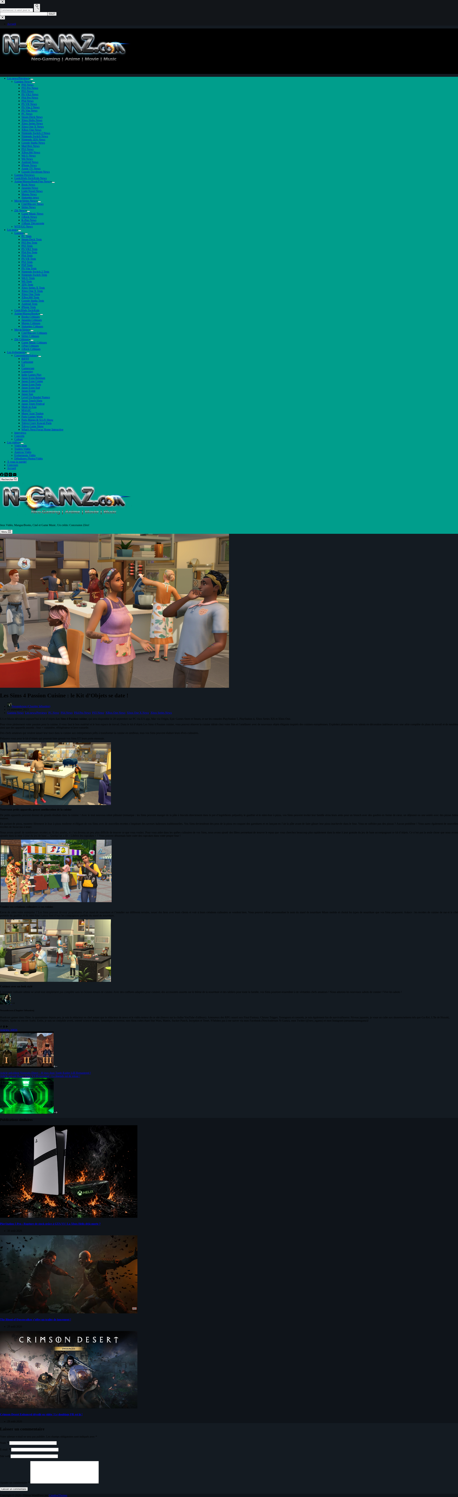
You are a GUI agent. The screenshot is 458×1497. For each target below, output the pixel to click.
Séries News (28, 207)
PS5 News (27, 91)
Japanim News (29, 187)
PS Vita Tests (28, 268)
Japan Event (28, 390)
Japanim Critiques (31, 319)
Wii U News (28, 155)
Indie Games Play (31, 374)
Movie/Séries (21, 329)
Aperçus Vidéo (22, 452)
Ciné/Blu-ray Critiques (34, 332)
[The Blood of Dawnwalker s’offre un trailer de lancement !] (68, 1312)
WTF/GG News (23, 226)
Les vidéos (13, 442)
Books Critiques (30, 316)
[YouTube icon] (7, 1026)
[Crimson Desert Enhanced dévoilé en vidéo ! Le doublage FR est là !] (68, 1407)
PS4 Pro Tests (29, 252)
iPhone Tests (28, 307)
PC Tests (26, 236)
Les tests (12, 229)
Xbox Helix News (31, 120)
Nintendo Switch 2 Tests (35, 271)
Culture (18, 439)
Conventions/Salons (25, 355)
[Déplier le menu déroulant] (31, 79)
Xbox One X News (32, 126)
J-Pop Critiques (30, 345)
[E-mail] (14, 475)
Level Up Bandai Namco (35, 397)
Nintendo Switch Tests (34, 274)
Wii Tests (26, 281)
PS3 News (27, 149)
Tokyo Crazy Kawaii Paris (36, 423)
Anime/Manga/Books (26, 313)
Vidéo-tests (20, 445)
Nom (4, 1442)
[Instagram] (11, 475)
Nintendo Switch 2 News (35, 133)
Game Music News (32, 213)
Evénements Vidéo (25, 455)
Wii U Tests (28, 278)
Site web (5, 1456)
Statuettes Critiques (32, 326)
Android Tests (29, 303)
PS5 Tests (27, 245)
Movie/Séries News (25, 200)
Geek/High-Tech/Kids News (30, 178)
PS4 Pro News (29, 97)
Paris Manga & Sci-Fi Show (37, 419)
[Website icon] (4, 1026)
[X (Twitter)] (6, 475)
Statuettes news (30, 197)
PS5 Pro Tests (29, 242)
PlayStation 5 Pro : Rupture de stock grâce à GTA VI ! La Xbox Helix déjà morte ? (50, 1223)
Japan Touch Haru (31, 400)
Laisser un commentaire (13, 1489)
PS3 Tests (27, 261)
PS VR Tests (28, 258)
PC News (26, 113)
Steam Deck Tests (31, 239)
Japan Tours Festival (33, 403)
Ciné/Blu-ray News (32, 203)
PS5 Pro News (29, 88)
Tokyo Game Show (32, 426)
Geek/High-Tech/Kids (26, 310)
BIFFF (25, 358)
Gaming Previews (24, 174)
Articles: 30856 (8, 1029)
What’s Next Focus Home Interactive (42, 429)
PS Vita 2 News (30, 107)
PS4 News (27, 100)
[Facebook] (2, 475)
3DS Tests (27, 284)
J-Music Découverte (32, 223)
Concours (12, 464)
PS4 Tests (27, 255)
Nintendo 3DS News (33, 139)
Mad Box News (30, 145)
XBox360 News (30, 152)
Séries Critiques (30, 336)
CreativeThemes (58, 1495)
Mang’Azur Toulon (32, 413)
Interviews (20, 432)
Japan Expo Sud (30, 387)
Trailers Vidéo (22, 448)
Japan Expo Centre (32, 381)
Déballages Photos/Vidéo (28, 458)
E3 (23, 365)
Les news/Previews (18, 78)
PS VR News (29, 104)
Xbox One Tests (30, 294)
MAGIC (26, 410)
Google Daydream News (35, 171)
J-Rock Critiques (30, 348)
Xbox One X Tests (32, 290)
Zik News (20, 210)
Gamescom (27, 368)
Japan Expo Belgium (33, 377)
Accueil (11, 468)
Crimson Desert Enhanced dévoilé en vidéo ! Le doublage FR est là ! (41, 1414)
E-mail (5, 1449)
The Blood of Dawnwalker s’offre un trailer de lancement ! (35, 1319)
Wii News (27, 158)
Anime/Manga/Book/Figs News (32, 181)
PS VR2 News (29, 94)
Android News (29, 162)
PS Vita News (29, 110)
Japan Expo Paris (31, 384)
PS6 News (27, 84)
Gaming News (22, 81)
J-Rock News (29, 216)
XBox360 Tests (30, 297)
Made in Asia (28, 406)
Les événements (16, 352)
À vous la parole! (17, 461)
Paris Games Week (32, 416)
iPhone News (29, 165)
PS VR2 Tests (29, 249)
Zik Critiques (21, 339)
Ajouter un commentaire (15, 1482)
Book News (28, 184)
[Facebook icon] (1, 1026)
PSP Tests (27, 265)
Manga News (29, 194)
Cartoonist (27, 361)
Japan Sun (27, 394)
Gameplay (27, 371)
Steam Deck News (32, 116)
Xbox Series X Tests (33, 287)
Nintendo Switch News (34, 136)
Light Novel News (32, 191)
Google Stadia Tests (32, 300)
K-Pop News (28, 220)
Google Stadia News (33, 142)
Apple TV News (30, 168)
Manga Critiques (30, 323)
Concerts (19, 435)
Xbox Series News (32, 123)
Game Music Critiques (34, 342)
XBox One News (31, 129)
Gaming (18, 232)
